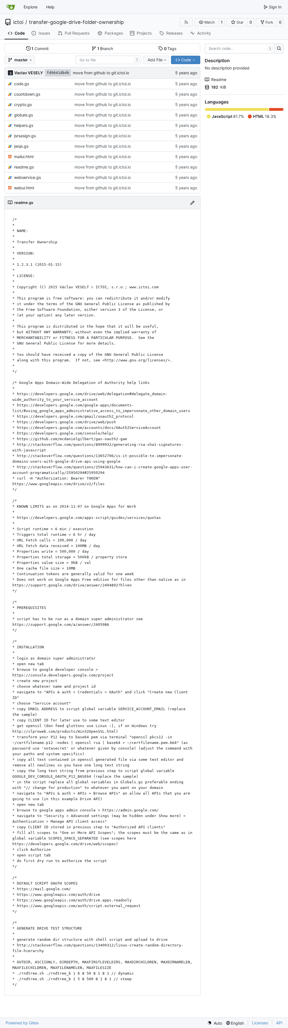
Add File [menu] (155, 59)
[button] (207, 22)
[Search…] (279, 49)
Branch (105, 48)
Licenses (260, 1022)
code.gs (21, 83)
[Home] (11, 7)
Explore (30, 7)
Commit (40, 48)
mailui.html (23, 156)
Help (50, 7)
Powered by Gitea (22, 1022)
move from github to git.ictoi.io (101, 72)
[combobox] (108, 60)
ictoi (18, 22)
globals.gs (23, 115)
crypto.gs (23, 104)
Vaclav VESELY (28, 72)
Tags (170, 48)
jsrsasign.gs (25, 135)
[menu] (214, 1023)
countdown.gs (27, 94)
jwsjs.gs (21, 146)
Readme (218, 79)
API (279, 1022)
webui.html (24, 187)
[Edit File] (192, 202)
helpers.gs (23, 125)
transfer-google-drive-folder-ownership (76, 22)
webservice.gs (27, 177)
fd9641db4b (58, 73)
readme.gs (24, 167)
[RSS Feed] (186, 22)
